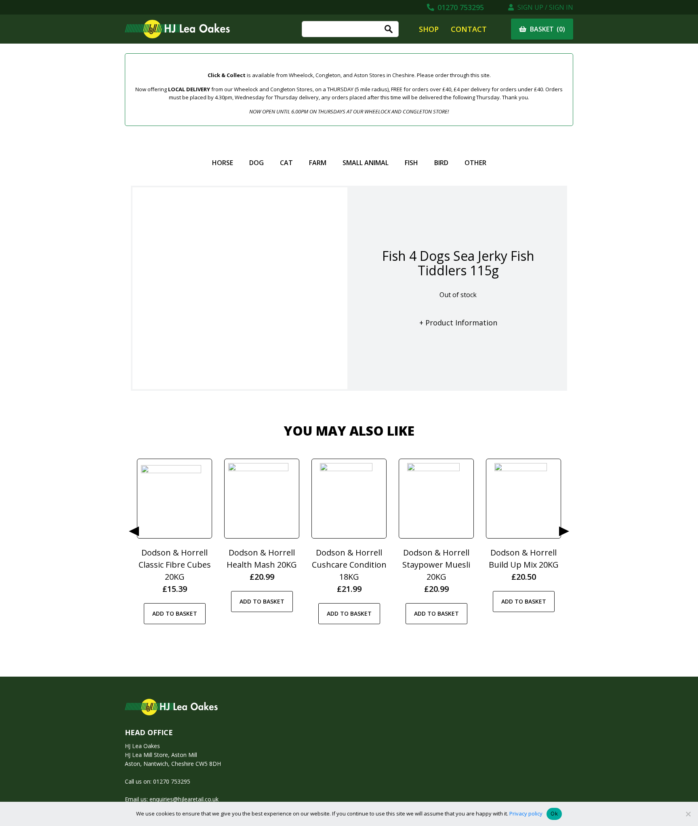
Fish (411, 162)
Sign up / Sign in (544, 7)
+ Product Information (458, 322)
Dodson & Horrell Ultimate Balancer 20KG (349, 564)
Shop (429, 29)
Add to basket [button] (174, 601)
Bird (441, 162)
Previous (134, 531)
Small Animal (366, 162)
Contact (469, 29)
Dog (256, 162)
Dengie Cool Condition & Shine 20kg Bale (523, 564)
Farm (317, 162)
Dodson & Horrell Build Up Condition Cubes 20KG (436, 564)
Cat (286, 162)
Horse (222, 162)
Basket (546, 29)
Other (475, 162)
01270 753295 (459, 7)
